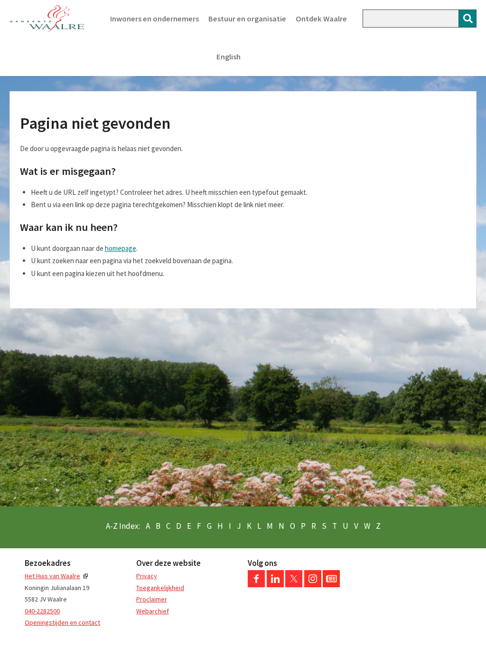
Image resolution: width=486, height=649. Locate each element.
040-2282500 (42, 611)
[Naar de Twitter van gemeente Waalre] (293, 585)
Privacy (146, 576)
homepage (120, 248)
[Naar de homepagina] (47, 19)
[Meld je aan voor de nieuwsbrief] (331, 585)
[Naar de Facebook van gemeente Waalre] (256, 585)
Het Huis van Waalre (52, 576)
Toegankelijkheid (160, 587)
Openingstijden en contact (62, 622)
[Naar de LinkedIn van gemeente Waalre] (275, 585)
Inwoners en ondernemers (154, 19)
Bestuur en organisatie (247, 19)
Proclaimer (151, 599)
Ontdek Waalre (321, 19)
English (228, 57)
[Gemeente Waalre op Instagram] (312, 585)
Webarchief (152, 611)
